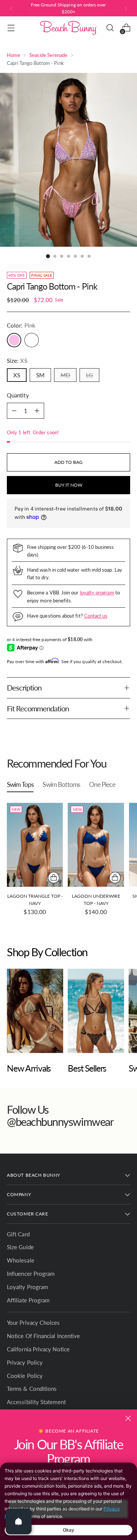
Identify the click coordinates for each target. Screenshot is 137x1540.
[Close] (128, 1418)
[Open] (19, 1521)
